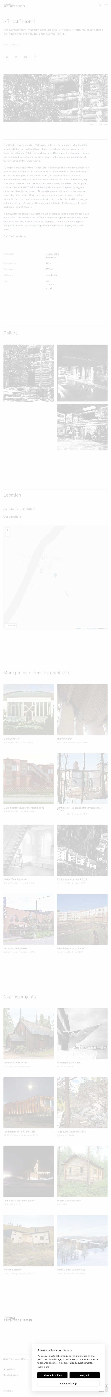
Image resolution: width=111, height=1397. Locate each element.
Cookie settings (68, 1383)
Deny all (84, 1375)
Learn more (43, 1366)
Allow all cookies (53, 1375)
